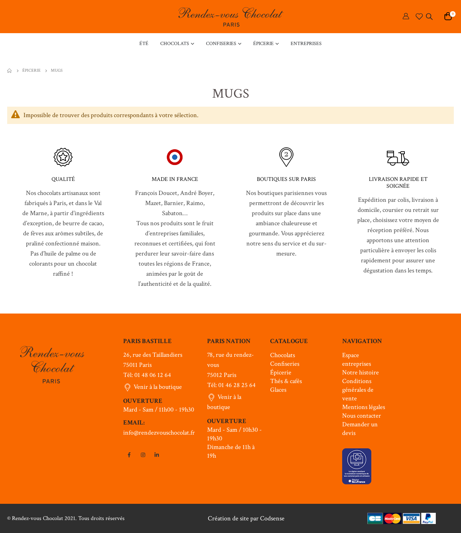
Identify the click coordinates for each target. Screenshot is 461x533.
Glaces (278, 390)
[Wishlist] (419, 17)
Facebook (129, 454)
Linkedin (156, 454)
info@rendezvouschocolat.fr (159, 432)
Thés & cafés (286, 381)
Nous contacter (361, 416)
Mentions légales (363, 407)
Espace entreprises (356, 359)
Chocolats (282, 355)
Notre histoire (360, 372)
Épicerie (31, 70)
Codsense (272, 518)
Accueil (9, 70)
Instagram (143, 454)
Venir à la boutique (158, 387)
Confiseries (284, 364)
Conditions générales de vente (357, 390)
